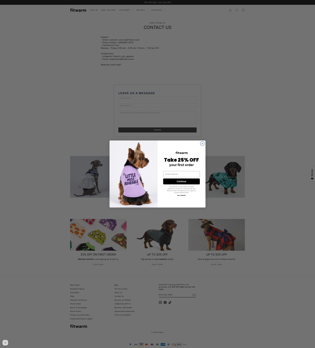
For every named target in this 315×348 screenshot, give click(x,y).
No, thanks (181, 195)
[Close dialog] (202, 143)
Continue (181, 181)
